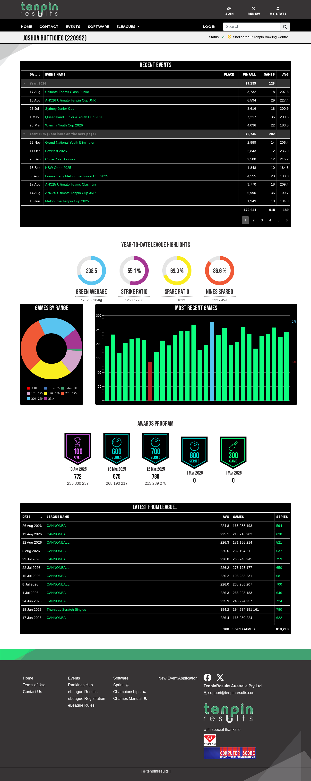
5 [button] (278, 220)
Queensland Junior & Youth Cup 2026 (74, 117)
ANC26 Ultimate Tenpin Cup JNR (70, 100)
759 (279, 559)
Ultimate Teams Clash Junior (67, 92)
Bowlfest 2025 (56, 151)
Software (98, 26)
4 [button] (270, 220)
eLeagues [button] (126, 26)
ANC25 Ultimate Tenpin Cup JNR (70, 193)
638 (279, 534)
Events (73, 26)
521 (279, 542)
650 (279, 568)
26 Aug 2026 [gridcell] (32, 526)
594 (279, 526)
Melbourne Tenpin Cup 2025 (67, 201)
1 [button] (245, 220)
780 (279, 609)
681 (279, 576)
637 (279, 551)
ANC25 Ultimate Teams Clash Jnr (70, 184)
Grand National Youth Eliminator (70, 142)
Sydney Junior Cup (59, 108)
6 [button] (287, 220)
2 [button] (254, 220)
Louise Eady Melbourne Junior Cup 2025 (76, 176)
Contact (49, 26)
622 (279, 618)
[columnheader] (35, 74)
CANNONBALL (58, 526)
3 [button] (262, 220)
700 (279, 584)
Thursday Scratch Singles (66, 609)
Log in (209, 26)
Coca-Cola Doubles (60, 159)
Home (26, 26)
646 (279, 593)
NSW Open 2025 (58, 168)
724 (279, 601)
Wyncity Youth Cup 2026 (64, 125)
